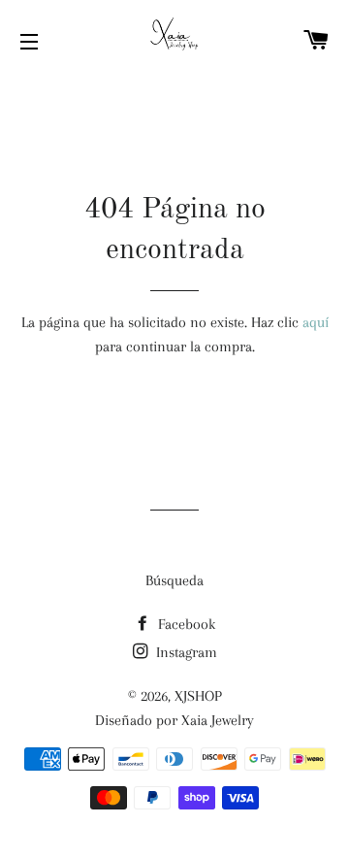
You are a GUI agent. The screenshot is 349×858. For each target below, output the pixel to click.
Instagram (184, 652)
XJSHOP (198, 696)
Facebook (184, 624)
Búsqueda (174, 580)
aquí (315, 322)
